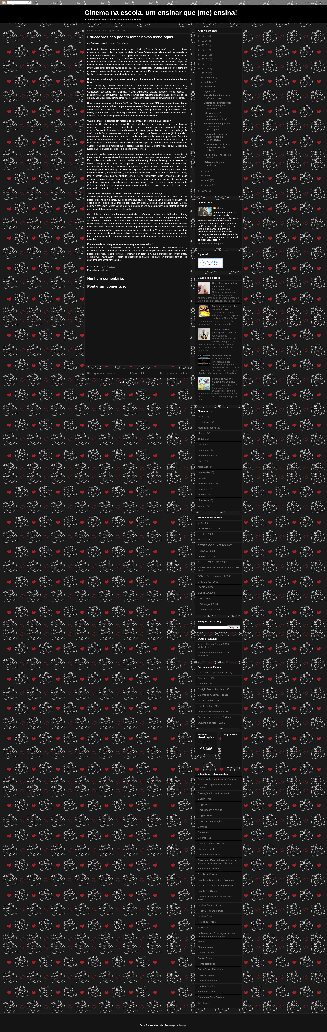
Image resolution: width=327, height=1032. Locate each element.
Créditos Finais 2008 (209, 609)
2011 (204, 68)
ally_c (220, 208)
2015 (205, 50)
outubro (209, 82)
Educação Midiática (208, 868)
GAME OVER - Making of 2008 (214, 576)
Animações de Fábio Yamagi (213, 793)
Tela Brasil (203, 1003)
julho (207, 171)
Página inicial (138, 373)
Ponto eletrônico (206, 963)
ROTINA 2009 (205, 534)
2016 (205, 45)
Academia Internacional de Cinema (217, 779)
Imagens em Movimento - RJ (213, 711)
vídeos (201, 505)
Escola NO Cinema (208, 891)
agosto (209, 91)
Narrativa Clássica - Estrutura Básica (222, 357)
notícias (104, 270)
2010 (205, 73)
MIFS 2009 (204, 539)
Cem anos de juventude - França (215, 672)
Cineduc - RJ (205, 683)
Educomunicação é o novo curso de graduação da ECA (215, 116)
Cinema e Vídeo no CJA (211, 843)
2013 (205, 59)
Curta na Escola (206, 849)
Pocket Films (205, 958)
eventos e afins (206, 455)
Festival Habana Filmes (210, 910)
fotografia (203, 466)
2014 (205, 54)
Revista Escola (206, 975)
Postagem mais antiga (173, 373)
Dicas (201, 416)
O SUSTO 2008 (206, 556)
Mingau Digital (205, 947)
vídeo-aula (203, 500)
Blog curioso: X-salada (210, 809)
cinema (202, 444)
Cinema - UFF (205, 837)
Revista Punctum (207, 986)
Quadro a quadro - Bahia (211, 722)
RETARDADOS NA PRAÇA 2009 (215, 545)
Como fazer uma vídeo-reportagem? (225, 284)
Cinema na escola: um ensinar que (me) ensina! (160, 12)
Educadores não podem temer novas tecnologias (217, 126)
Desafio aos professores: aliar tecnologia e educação (217, 105)
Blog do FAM (205, 815)
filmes (201, 461)
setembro (210, 86)
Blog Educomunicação (210, 821)
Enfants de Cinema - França (213, 694)
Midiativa (202, 941)
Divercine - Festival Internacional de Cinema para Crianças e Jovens (217, 862)
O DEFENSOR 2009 (209, 528)
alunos (201, 433)
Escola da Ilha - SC (208, 706)
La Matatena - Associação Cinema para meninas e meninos (216, 934)
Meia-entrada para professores (214, 163)
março (208, 185)
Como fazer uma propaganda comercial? (225, 331)
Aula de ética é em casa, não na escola (217, 97)
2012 (205, 64)
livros (201, 478)
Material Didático (207, 427)
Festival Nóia (205, 916)
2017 (205, 40)
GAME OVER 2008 (208, 581)
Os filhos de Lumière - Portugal (214, 717)
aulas (201, 438)
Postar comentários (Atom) (141, 382)
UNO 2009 (203, 523)
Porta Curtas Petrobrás (210, 969)
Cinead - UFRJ (206, 678)
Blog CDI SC (204, 804)
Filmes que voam (207, 921)
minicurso (203, 489)
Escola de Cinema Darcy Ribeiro (215, 885)
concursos (203, 450)
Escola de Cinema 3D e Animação (216, 879)
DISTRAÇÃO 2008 (208, 604)
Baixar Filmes (205, 798)
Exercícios (203, 422)
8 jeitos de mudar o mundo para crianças (223, 380)
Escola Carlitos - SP (208, 700)
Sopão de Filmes (207, 991)
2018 (205, 36)
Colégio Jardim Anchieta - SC (213, 689)
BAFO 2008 (204, 598)
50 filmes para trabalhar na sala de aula (225, 308)
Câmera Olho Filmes (209, 854)
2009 (205, 190)
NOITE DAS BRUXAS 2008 (212, 562)
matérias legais (206, 483)
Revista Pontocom (207, 980)
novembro (210, 77)
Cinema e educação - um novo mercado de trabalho (217, 147)
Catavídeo (203, 832)
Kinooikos (203, 927)
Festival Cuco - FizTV (209, 905)
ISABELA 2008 (206, 587)
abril (207, 180)
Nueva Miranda (206, 952)
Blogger (182, 1025)
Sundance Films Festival (211, 997)
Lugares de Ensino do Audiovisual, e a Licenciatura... (216, 137)
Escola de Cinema (207, 874)
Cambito (202, 826)
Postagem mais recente (101, 373)
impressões (204, 472)
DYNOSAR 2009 (207, 550)
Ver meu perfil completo (210, 243)
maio (208, 175)
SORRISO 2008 (206, 592)
